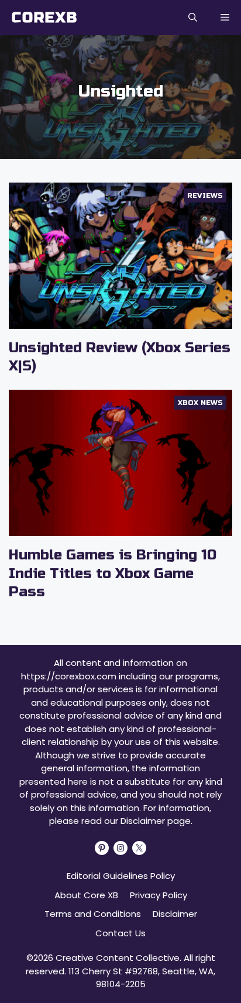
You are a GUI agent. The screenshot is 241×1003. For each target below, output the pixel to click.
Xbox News (200, 403)
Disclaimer (175, 914)
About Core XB (86, 895)
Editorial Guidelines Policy (121, 876)
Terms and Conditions (92, 914)
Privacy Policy (158, 895)
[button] (193, 17)
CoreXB (45, 17)
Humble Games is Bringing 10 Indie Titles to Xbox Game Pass (112, 573)
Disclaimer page (155, 821)
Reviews (205, 195)
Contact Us (120, 933)
